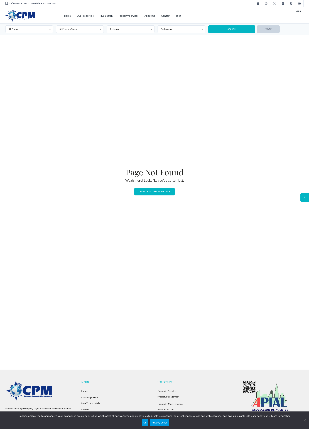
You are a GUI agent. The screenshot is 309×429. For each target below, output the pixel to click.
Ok (145, 422)
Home (67, 15)
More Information (281, 416)
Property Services (129, 15)
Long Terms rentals (90, 403)
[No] (304, 420)
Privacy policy (160, 422)
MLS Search (106, 15)
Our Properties (85, 15)
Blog (178, 15)
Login (298, 10)
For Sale (85, 409)
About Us (149, 15)
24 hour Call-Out (165, 409)
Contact (165, 15)
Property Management (168, 396)
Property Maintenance (170, 403)
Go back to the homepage (155, 191)
